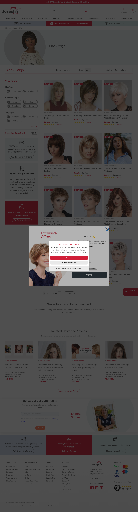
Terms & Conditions (74, 268)
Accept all (69, 257)
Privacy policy (61, 268)
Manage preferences (69, 262)
